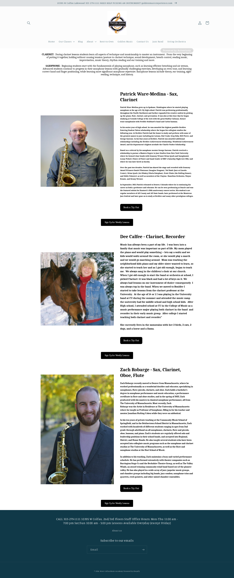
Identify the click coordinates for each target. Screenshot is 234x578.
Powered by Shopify (132, 571)
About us (117, 530)
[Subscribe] (143, 549)
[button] (28, 23)
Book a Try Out (131, 207)
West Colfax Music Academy (111, 571)
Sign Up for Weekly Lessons (117, 222)
